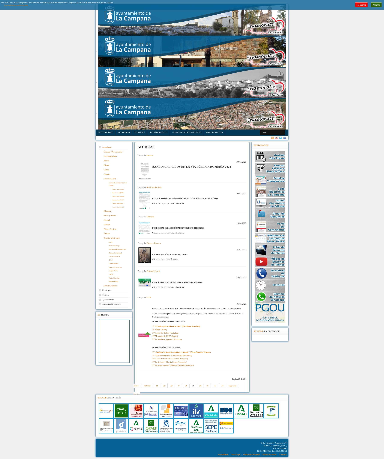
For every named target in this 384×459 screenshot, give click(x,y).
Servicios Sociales (154, 187)
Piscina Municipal (114, 278)
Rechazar (361, 4)
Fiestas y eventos (110, 216)
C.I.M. (149, 297)
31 (208, 386)
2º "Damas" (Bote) (159, 330)
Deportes (150, 217)
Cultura (106, 170)
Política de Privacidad (251, 454)
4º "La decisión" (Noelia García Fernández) (169, 362)
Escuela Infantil (113, 263)
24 (157, 386)
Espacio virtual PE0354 (118, 193)
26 (172, 386)
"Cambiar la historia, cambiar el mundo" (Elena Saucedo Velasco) (182, 352)
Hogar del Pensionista (115, 267)
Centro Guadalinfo (114, 256)
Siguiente (233, 386)
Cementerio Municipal (115, 253)
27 (179, 386)
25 (164, 386)
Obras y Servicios (110, 229)
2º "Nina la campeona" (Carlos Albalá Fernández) (172, 355)
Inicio (136, 386)
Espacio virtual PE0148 (118, 207)
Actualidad (105, 132)
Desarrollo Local (153, 271)
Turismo (140, 132)
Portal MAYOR (214, 132)
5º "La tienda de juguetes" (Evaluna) (167, 339)
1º (176, 326)
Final (136, 394)
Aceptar (376, 4)
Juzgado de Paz (113, 271)
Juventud (107, 225)
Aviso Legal (235, 454)
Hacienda (107, 220)
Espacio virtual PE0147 (118, 203)
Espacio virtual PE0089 (118, 196)
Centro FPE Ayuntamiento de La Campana (118, 184)
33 (222, 386)
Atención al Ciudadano (186, 132)
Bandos (150, 155)
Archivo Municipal (114, 246)
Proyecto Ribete (113, 281)
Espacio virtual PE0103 (118, 200)
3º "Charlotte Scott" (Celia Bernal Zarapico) (170, 359)
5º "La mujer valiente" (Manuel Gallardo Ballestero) (173, 365)
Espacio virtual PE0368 (118, 189)
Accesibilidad (223, 454)
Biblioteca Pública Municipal (117, 249)
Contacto (282, 454)
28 (186, 386)
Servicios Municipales (112, 238)
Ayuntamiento (158, 132)
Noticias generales (110, 156)
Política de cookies (269, 454)
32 (215, 386)
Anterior (147, 386)
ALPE (110, 242)
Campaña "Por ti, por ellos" (113, 152)
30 (200, 386)
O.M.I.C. (111, 274)
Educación (107, 211)
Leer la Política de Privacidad (16, 5)
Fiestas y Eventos (154, 243)
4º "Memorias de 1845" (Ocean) (165, 336)
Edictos (106, 165)
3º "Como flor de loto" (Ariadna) (165, 333)
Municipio (124, 132)
